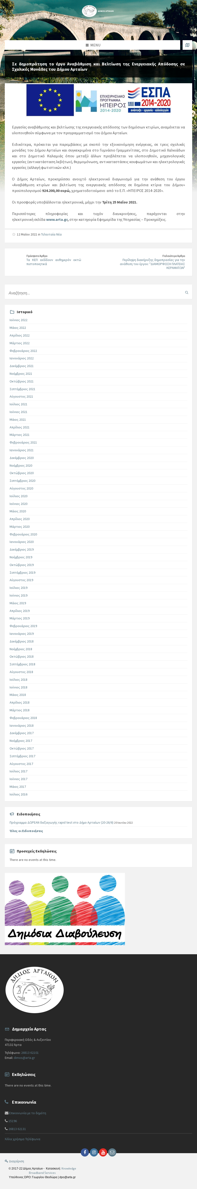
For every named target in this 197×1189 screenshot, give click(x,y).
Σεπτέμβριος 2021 (22, 389)
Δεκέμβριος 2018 (22, 641)
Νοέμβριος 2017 (21, 740)
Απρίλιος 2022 (20, 335)
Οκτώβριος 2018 (22, 656)
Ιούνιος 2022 (18, 320)
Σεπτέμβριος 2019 (22, 572)
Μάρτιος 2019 (20, 618)
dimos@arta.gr (24, 1057)
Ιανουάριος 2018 (22, 725)
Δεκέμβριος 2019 (22, 549)
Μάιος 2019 (18, 603)
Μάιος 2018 (18, 695)
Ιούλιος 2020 (18, 496)
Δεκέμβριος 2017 (22, 733)
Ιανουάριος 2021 (22, 450)
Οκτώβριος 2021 (22, 381)
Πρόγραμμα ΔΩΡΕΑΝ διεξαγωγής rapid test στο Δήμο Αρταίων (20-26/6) (61, 822)
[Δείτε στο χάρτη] (187, 45)
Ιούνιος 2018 (18, 687)
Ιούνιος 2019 (18, 595)
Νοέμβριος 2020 (21, 465)
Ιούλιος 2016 (18, 794)
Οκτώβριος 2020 (22, 473)
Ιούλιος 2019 (18, 587)
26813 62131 (17, 1129)
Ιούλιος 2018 (18, 679)
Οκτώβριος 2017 (22, 748)
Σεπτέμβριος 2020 (22, 480)
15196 (12, 1121)
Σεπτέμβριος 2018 (22, 664)
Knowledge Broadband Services (52, 1170)
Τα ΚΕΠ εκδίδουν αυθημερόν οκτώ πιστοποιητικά (53, 262)
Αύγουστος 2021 (21, 396)
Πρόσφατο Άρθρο (36, 256)
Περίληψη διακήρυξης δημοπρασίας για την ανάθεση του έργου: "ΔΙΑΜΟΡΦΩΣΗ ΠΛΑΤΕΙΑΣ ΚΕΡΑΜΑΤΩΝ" (152, 264)
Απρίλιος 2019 (20, 611)
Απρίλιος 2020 (20, 519)
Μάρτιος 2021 (20, 434)
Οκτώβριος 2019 (22, 565)
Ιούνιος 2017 (18, 779)
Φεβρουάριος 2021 (23, 442)
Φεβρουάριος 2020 (23, 534)
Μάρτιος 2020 (20, 526)
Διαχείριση (16, 1161)
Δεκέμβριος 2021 (22, 366)
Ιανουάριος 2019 (22, 633)
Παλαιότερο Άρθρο (173, 256)
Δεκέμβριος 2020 (22, 458)
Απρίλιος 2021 (20, 427)
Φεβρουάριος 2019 (23, 626)
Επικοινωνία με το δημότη (27, 1113)
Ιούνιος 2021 (18, 412)
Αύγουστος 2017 (21, 764)
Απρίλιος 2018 (20, 702)
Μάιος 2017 (18, 786)
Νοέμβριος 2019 (21, 557)
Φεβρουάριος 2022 (23, 351)
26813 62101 (30, 1052)
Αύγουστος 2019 (21, 580)
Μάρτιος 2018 (20, 710)
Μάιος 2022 (18, 327)
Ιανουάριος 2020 (22, 542)
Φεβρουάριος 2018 (23, 718)
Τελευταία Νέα (51, 234)
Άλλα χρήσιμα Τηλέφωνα (22, 1139)
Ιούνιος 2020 (18, 504)
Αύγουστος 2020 (21, 488)
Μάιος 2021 (18, 419)
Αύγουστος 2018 (21, 672)
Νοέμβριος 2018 (21, 649)
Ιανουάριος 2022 (22, 358)
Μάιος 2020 (18, 511)
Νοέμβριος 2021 (21, 373)
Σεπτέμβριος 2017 (22, 756)
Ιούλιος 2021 (18, 404)
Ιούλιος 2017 (18, 771)
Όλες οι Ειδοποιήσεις (26, 831)
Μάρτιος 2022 (20, 343)
